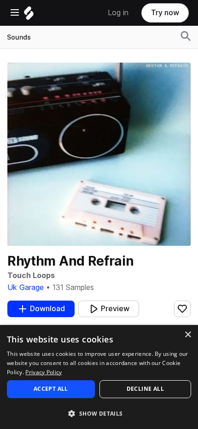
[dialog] (99, 377)
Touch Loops (31, 275)
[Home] (29, 15)
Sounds (19, 37)
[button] (99, 413)
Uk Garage (25, 287)
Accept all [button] (51, 389)
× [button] (187, 334)
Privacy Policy (43, 372)
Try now (165, 12)
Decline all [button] (145, 389)
